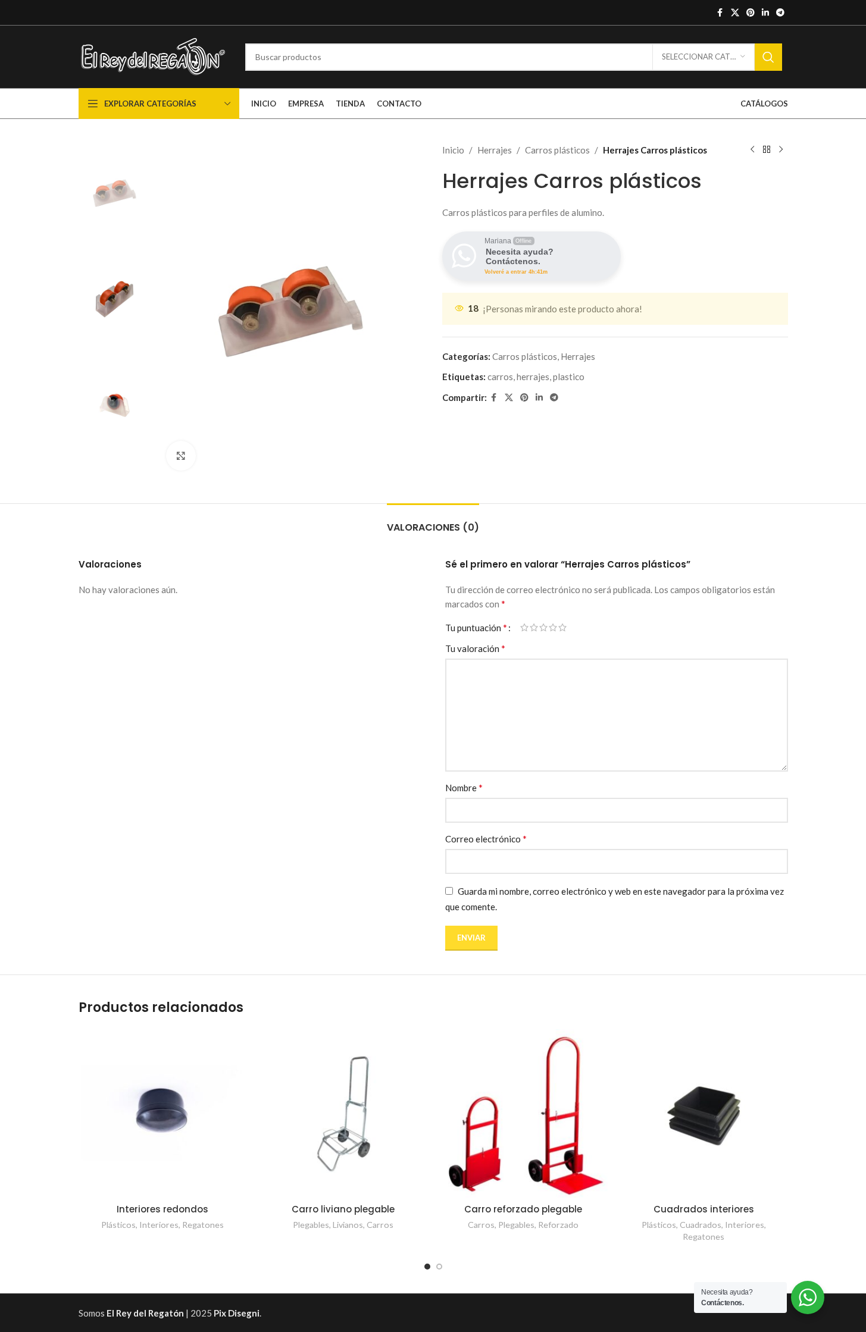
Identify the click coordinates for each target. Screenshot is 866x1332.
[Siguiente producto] (781, 150)
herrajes (533, 376)
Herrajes (494, 150)
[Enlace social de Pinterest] (750, 13)
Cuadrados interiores (704, 1209)
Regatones (203, 1225)
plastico (568, 376)
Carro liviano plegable (343, 1209)
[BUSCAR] (768, 57)
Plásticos (118, 1225)
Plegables (311, 1225)
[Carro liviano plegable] (343, 1113)
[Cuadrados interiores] (704, 1113)
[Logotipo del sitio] (153, 55)
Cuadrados (700, 1225)
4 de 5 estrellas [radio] (553, 627)
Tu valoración (475, 648)
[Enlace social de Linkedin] (765, 13)
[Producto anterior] (752, 150)
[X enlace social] (735, 13)
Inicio (453, 150)
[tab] (433, 521)
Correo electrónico (486, 838)
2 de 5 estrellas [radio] (534, 627)
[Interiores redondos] (163, 1113)
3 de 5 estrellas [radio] (543, 627)
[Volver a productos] (766, 150)
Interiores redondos (162, 1209)
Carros (380, 1225)
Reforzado (558, 1225)
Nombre (464, 787)
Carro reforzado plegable (523, 1209)
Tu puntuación (476, 627)
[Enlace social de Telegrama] (780, 13)
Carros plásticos (557, 150)
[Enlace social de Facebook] (720, 13)
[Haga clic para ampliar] (181, 456)
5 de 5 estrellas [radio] (562, 627)
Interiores (159, 1225)
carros (500, 376)
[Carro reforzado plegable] (523, 1113)
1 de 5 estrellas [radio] (524, 627)
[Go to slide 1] (427, 1267)
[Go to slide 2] (439, 1267)
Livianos (348, 1225)
